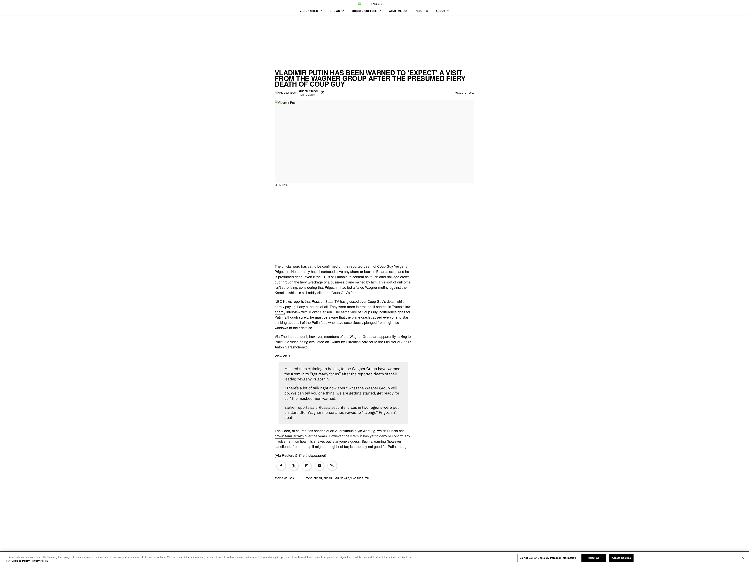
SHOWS (335, 11)
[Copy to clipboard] (332, 465)
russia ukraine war (336, 478)
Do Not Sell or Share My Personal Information (547, 558)
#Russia (289, 478)
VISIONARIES (309, 11)
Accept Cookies (621, 558)
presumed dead (290, 276)
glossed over (357, 301)
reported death (360, 266)
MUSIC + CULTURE (364, 11)
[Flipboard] (306, 465)
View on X (282, 355)
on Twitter (332, 341)
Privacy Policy (39, 561)
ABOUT (440, 11)
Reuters (288, 455)
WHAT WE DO (398, 11)
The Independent (294, 336)
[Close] (742, 557)
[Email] (319, 465)
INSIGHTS (421, 11)
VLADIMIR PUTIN (359, 478)
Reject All (594, 558)
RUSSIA (317, 478)
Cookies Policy (21, 561)
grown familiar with (289, 435)
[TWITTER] (323, 93)
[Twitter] (293, 465)
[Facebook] (281, 465)
